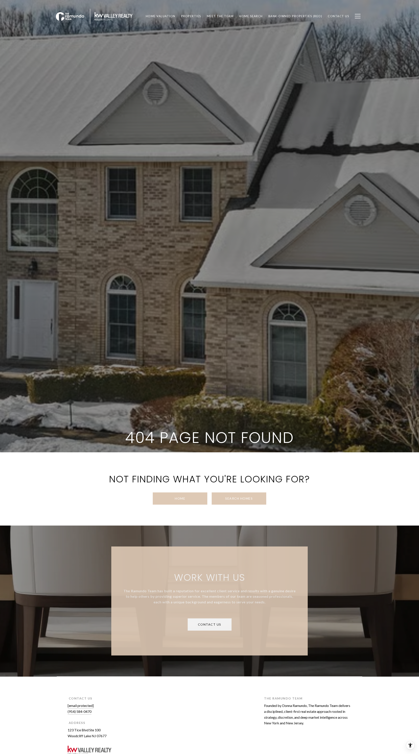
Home (180, 498)
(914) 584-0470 (79, 711)
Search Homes (239, 498)
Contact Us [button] (209, 624)
